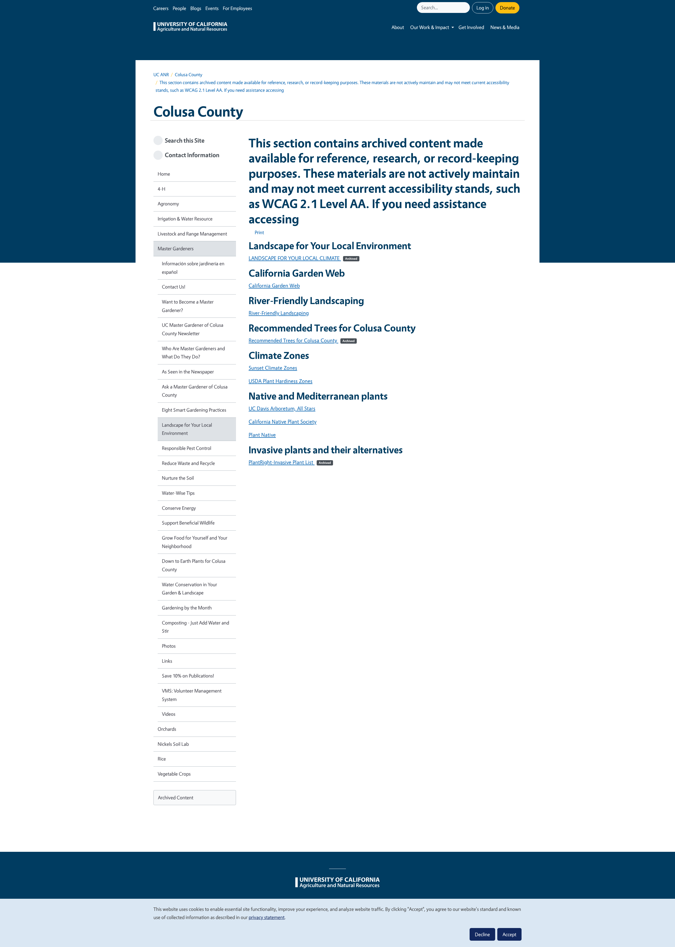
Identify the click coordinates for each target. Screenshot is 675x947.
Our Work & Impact (429, 27)
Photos (169, 646)
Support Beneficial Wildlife (188, 523)
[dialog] (337, 922)
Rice (162, 759)
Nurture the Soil (178, 478)
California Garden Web (274, 285)
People (179, 8)
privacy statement (267, 917)
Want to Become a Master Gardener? (188, 306)
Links (167, 661)
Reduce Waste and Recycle (188, 463)
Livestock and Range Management (192, 233)
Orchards (167, 729)
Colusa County (188, 74)
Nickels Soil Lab (173, 744)
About (398, 27)
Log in (482, 7)
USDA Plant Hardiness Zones (280, 381)
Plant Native (262, 434)
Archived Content (175, 797)
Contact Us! (173, 286)
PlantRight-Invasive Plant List (290, 462)
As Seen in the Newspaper (188, 371)
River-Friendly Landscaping (279, 313)
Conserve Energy (179, 508)
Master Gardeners (176, 248)
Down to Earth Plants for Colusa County (193, 565)
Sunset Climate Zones (273, 367)
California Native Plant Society (282, 421)
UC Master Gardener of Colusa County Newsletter (192, 329)
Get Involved (471, 27)
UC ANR (161, 74)
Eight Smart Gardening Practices (194, 410)
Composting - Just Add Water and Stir (195, 626)
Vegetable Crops (174, 774)
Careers (160, 8)
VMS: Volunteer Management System (191, 695)
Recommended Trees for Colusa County (302, 340)
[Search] (466, 7)
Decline (482, 934)
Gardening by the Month (187, 607)
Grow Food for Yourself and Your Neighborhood (194, 542)
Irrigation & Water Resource (185, 218)
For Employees (237, 8)
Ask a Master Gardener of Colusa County (195, 390)
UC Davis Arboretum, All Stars (282, 408)
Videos (168, 714)
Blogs (195, 8)
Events (212, 8)
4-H (161, 189)
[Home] (190, 27)
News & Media (504, 27)
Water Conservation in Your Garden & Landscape (189, 588)
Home (164, 174)
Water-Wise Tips (178, 493)
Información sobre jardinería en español (193, 267)
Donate (507, 7)
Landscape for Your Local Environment (187, 429)
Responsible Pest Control (186, 448)
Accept (509, 934)
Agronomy (168, 203)
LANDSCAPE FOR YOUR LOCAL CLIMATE (303, 258)
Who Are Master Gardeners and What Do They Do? (193, 352)
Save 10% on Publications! (188, 675)
